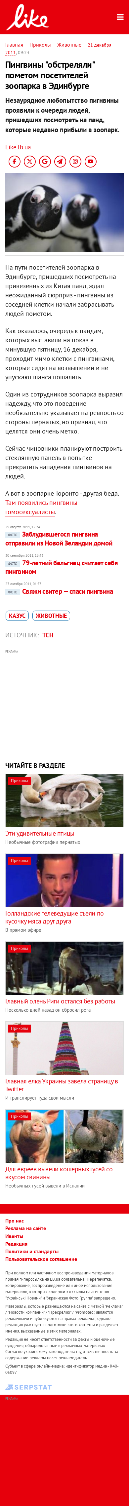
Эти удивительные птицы (39, 833)
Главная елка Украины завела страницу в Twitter (61, 1085)
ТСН (47, 635)
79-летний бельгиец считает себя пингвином (61, 567)
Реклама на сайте (25, 1228)
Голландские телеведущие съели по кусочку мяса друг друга (54, 917)
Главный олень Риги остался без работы (60, 1001)
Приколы (40, 44)
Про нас (14, 1220)
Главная (14, 44)
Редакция (16, 1243)
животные (51, 616)
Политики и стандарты (32, 1251)
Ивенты (14, 1236)
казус (17, 616)
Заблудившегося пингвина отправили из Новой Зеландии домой (58, 538)
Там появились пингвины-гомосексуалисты (42, 507)
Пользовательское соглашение (41, 1259)
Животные (69, 44)
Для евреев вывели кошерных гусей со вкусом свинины (59, 1173)
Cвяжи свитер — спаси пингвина (60, 591)
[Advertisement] (64, 704)
